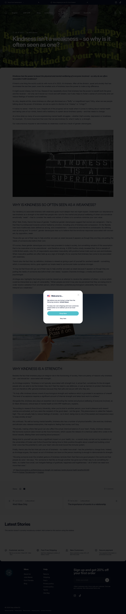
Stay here (63, 318)
